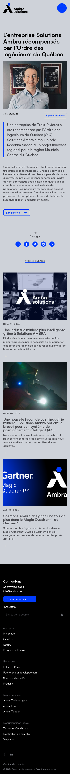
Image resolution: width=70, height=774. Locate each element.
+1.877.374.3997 (13, 587)
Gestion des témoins (14, 764)
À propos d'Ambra (55, 115)
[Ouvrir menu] (62, 8)
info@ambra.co (12, 591)
